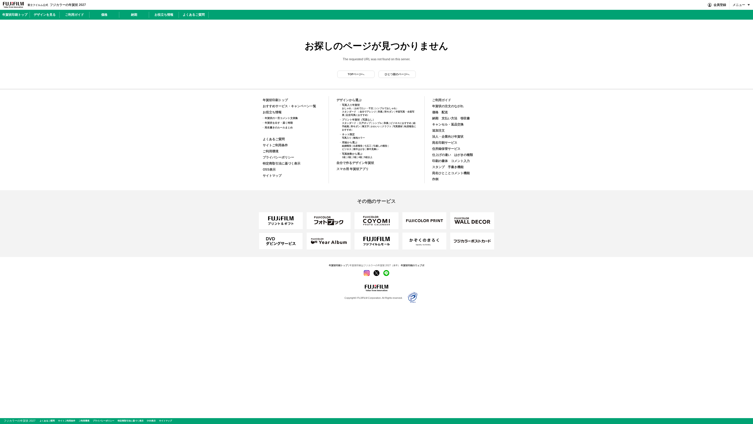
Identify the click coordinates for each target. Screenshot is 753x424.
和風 (380, 111)
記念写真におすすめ (356, 115)
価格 (435, 112)
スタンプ (438, 167)
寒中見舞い (372, 149)
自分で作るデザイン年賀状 (355, 162)
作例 (435, 179)
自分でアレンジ (368, 111)
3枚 (355, 157)
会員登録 (720, 4)
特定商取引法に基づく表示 (281, 163)
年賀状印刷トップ (275, 100)
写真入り (346, 137)
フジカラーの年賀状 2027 (57, 4)
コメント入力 (460, 161)
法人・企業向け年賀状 (448, 136)
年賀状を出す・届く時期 (279, 122)
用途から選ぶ (349, 142)
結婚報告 (346, 145)
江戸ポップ (365, 123)
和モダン (389, 111)
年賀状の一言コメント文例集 (281, 118)
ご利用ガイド (441, 100)
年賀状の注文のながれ (448, 106)
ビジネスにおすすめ (400, 123)
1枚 (344, 157)
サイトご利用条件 (275, 145)
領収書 (465, 118)
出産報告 (358, 145)
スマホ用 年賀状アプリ (352, 169)
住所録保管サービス (446, 148)
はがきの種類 (463, 154)
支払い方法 (449, 118)
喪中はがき (359, 149)
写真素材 (398, 126)
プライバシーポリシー (278, 157)
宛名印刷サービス (444, 142)
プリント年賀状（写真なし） (358, 119)
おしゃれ (346, 108)
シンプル (377, 123)
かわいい (375, 126)
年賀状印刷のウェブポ (412, 265)
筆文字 (365, 126)
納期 (435, 118)
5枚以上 (368, 157)
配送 (445, 112)
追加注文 (438, 130)
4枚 (360, 157)
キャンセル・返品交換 (448, 124)
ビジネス (346, 149)
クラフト (386, 126)
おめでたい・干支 (363, 108)
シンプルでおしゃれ (385, 108)
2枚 (349, 157)
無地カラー (359, 137)
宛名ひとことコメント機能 (451, 173)
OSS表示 (269, 169)
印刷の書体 (440, 161)
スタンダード (349, 111)
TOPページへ (356, 74)
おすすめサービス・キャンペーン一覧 (289, 106)
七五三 (367, 145)
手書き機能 (456, 167)
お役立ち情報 (272, 112)
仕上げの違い (441, 154)
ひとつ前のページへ (397, 74)
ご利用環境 (270, 151)
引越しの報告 (380, 145)
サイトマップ (272, 175)
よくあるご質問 (274, 139)
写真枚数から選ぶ (352, 153)
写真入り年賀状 (351, 104)
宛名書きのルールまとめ (279, 127)
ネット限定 (348, 134)
